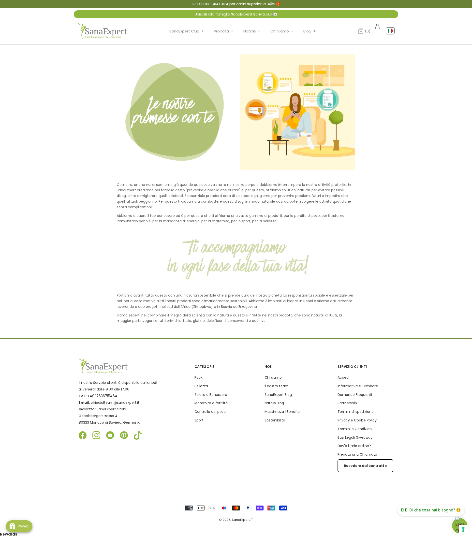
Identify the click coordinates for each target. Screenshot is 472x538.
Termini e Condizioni (355, 428)
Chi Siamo (282, 31)
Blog (309, 31)
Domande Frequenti (355, 394)
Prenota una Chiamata (357, 454)
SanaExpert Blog (278, 394)
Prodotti (224, 31)
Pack (198, 377)
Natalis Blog (274, 403)
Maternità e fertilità (211, 403)
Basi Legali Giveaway (355, 437)
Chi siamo (273, 377)
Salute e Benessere (210, 394)
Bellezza (201, 386)
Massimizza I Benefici (282, 411)
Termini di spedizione (356, 411)
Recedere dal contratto (365, 465)
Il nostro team (277, 386)
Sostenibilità (275, 420)
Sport (199, 420)
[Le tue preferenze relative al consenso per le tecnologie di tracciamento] (463, 529)
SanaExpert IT (242, 520)
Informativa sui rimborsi (358, 386)
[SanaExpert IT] (103, 31)
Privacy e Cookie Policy (357, 420)
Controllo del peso (210, 411)
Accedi (343, 377)
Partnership (347, 403)
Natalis (252, 31)
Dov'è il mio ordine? (354, 445)
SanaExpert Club (186, 31)
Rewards (8, 534)
